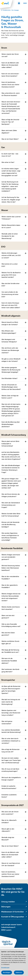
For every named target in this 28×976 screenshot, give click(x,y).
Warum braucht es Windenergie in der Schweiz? (10, 323)
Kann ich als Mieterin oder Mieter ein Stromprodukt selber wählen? (10, 65)
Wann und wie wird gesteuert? (8, 617)
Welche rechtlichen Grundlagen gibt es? (11, 642)
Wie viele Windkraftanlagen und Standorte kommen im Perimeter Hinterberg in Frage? (11, 469)
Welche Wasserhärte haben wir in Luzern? (11, 226)
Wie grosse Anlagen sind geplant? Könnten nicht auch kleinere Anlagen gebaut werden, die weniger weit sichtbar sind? (11, 483)
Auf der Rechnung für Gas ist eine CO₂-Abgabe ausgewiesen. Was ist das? (11, 200)
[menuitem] (14, 901)
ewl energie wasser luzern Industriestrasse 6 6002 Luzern (11, 927)
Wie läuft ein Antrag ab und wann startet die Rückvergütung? (11, 702)
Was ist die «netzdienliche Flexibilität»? (10, 578)
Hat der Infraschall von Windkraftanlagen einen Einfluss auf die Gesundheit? (11, 387)
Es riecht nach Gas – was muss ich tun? (10, 155)
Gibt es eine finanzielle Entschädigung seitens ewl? (11, 625)
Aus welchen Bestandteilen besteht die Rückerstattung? (11, 731)
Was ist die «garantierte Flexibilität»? (10, 586)
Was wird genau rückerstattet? (7, 722)
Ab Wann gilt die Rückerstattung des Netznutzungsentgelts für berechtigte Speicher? (11, 689)
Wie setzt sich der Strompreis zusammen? (10, 813)
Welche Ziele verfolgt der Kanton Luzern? (10, 397)
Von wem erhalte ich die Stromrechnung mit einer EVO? (10, 294)
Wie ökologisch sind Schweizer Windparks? (9, 341)
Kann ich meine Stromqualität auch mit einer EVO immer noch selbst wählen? (11, 305)
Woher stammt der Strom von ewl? (10, 55)
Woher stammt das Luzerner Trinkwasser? (11, 218)
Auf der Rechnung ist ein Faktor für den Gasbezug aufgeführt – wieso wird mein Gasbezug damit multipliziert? (10, 186)
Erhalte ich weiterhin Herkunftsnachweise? (9, 787)
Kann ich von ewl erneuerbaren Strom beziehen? (10, 75)
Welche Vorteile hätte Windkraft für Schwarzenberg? (11, 515)
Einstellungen (5, 967)
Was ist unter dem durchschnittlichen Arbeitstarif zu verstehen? (11, 741)
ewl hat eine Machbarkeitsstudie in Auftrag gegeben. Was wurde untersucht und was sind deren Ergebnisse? (11, 455)
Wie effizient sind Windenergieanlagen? (9, 332)
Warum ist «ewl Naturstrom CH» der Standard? (11, 864)
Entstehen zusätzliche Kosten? (9, 796)
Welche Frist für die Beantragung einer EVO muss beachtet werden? (11, 275)
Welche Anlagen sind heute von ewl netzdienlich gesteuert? (11, 557)
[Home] (1, 10)
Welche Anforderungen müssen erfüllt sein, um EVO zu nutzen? (11, 255)
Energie (16, 10)
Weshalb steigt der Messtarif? (8, 839)
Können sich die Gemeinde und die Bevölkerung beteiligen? (10, 524)
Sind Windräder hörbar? (9, 378)
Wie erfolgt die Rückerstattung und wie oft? (11, 751)
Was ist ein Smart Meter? (10, 139)
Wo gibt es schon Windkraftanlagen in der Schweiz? (11, 360)
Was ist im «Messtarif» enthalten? (9, 821)
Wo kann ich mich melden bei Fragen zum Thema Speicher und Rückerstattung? (11, 760)
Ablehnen (19, 972)
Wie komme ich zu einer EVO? (10, 265)
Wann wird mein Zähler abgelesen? (9, 132)
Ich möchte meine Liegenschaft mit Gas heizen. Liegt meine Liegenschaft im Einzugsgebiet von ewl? (11, 172)
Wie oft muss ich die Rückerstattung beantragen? (11, 770)
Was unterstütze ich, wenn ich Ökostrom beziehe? (11, 94)
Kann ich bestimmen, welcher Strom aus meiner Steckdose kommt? (10, 84)
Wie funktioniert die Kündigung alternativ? (11, 670)
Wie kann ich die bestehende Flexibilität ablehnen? (9, 661)
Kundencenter (7, 10)
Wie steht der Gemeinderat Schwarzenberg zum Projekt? (11, 505)
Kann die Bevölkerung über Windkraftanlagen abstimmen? (11, 424)
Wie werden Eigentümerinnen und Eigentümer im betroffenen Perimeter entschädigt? (10, 536)
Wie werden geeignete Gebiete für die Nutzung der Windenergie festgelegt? (11, 370)
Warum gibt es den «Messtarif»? (8, 830)
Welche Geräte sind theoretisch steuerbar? (11, 608)
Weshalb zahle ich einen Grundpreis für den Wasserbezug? (10, 236)
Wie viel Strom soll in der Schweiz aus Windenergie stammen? (10, 350)
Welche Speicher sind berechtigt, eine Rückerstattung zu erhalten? (11, 713)
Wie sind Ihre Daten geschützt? (8, 634)
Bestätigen (6, 972)
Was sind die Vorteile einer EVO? (11, 285)
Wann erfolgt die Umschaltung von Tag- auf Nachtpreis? (11, 122)
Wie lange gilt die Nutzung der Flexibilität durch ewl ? (10, 651)
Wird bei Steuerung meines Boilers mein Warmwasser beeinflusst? (11, 568)
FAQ (12, 10)
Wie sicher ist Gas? (8, 162)
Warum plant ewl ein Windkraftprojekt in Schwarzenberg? (11, 443)
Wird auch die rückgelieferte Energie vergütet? (11, 779)
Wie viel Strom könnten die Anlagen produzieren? (11, 495)
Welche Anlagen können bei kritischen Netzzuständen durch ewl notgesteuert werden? (11, 597)
